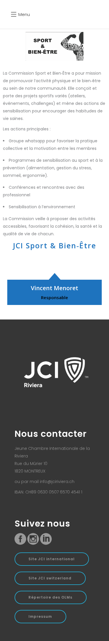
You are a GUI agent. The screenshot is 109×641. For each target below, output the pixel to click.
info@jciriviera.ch (57, 481)
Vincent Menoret (54, 288)
